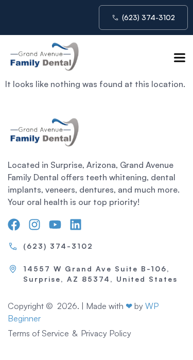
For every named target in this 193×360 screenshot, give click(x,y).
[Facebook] (14, 224)
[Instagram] (34, 224)
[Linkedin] (75, 224)
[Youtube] (55, 224)
